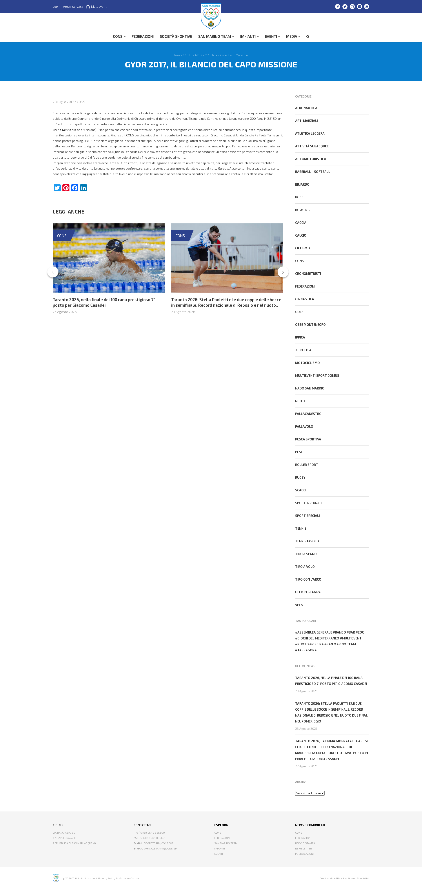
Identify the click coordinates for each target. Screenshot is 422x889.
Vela (299, 605)
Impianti (248, 36)
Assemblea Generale (314, 632)
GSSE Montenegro (310, 324)
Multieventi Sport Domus (317, 375)
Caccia (300, 223)
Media (292, 36)
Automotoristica (310, 159)
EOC (361, 632)
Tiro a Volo (305, 567)
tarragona (307, 650)
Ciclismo (302, 248)
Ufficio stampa (308, 592)
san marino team (341, 644)
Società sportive (176, 36)
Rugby (300, 477)
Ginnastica (304, 299)
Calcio (300, 235)
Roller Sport (306, 465)
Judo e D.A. (303, 350)
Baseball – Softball (312, 172)
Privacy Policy (106, 878)
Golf (299, 312)
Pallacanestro (308, 414)
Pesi (298, 452)
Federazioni (305, 286)
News (178, 55)
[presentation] (52, 271)
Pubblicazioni (304, 853)
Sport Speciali (307, 516)
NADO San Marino (309, 388)
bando (340, 632)
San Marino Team (215, 36)
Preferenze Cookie (127, 878)
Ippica (300, 337)
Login (56, 6)
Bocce (300, 197)
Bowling (302, 210)
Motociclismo (307, 363)
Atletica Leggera (310, 133)
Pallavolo (304, 426)
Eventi (271, 36)
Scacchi (301, 490)
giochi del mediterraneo (318, 638)
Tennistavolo (307, 541)
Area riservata (73, 6)
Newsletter (303, 848)
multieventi (352, 638)
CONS (118, 36)
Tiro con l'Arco (308, 579)
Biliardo (302, 184)
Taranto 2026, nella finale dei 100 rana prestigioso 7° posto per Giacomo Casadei (104, 302)
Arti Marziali (306, 121)
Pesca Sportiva (308, 439)
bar (352, 632)
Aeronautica (306, 108)
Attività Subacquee (312, 146)
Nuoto (301, 401)
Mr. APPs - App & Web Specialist (349, 878)
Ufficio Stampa (305, 843)
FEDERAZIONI (143, 36)
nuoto (303, 644)
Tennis (300, 528)
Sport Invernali (308, 503)
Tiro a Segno (306, 554)
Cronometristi (308, 273)
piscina (318, 644)
